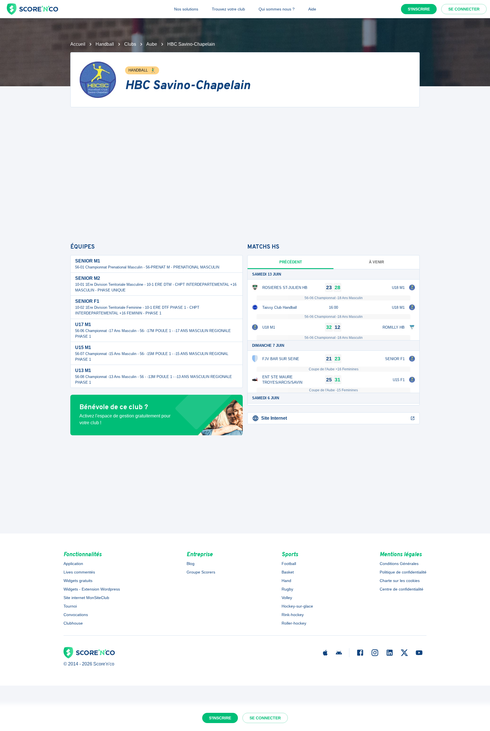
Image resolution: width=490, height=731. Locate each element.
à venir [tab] (376, 262)
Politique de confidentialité (403, 572)
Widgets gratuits (78, 580)
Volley (287, 597)
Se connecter (464, 9)
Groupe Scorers (201, 572)
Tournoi (70, 606)
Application (73, 563)
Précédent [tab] (290, 262)
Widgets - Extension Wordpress (92, 589)
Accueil (77, 44)
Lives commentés (79, 572)
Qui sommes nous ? (277, 9)
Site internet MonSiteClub (86, 597)
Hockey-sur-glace (297, 606)
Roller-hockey (294, 623)
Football (289, 563)
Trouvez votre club (228, 9)
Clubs (130, 44)
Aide (312, 9)
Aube (151, 44)
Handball (105, 44)
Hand (286, 580)
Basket (288, 572)
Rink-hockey (293, 614)
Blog (191, 563)
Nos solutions (186, 9)
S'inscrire (419, 9)
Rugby (287, 589)
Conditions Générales (399, 563)
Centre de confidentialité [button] (401, 589)
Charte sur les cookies (400, 580)
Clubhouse (73, 623)
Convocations (76, 614)
